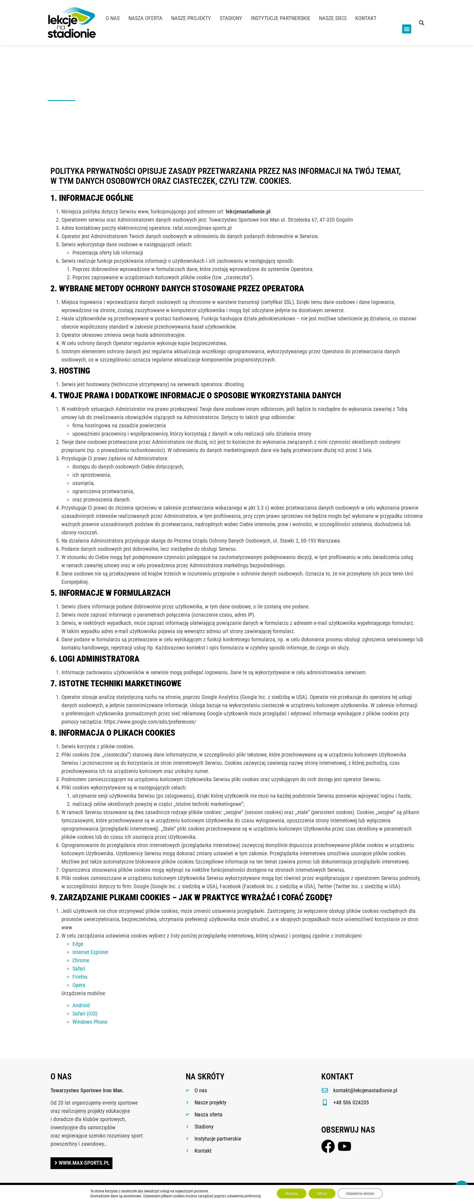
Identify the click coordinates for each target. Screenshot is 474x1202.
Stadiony (231, 18)
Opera (78, 985)
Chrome (80, 960)
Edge (77, 944)
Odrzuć (322, 1193)
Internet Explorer (90, 952)
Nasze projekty (191, 18)
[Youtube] (344, 1146)
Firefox (80, 977)
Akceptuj (291, 1193)
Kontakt (365, 18)
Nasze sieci (332, 18)
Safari (78, 968)
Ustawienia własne (360, 1193)
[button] (406, 28)
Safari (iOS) (84, 1013)
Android (81, 1005)
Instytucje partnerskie (280, 18)
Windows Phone (89, 1021)
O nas (113, 18)
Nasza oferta (145, 18)
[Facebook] (328, 1146)
